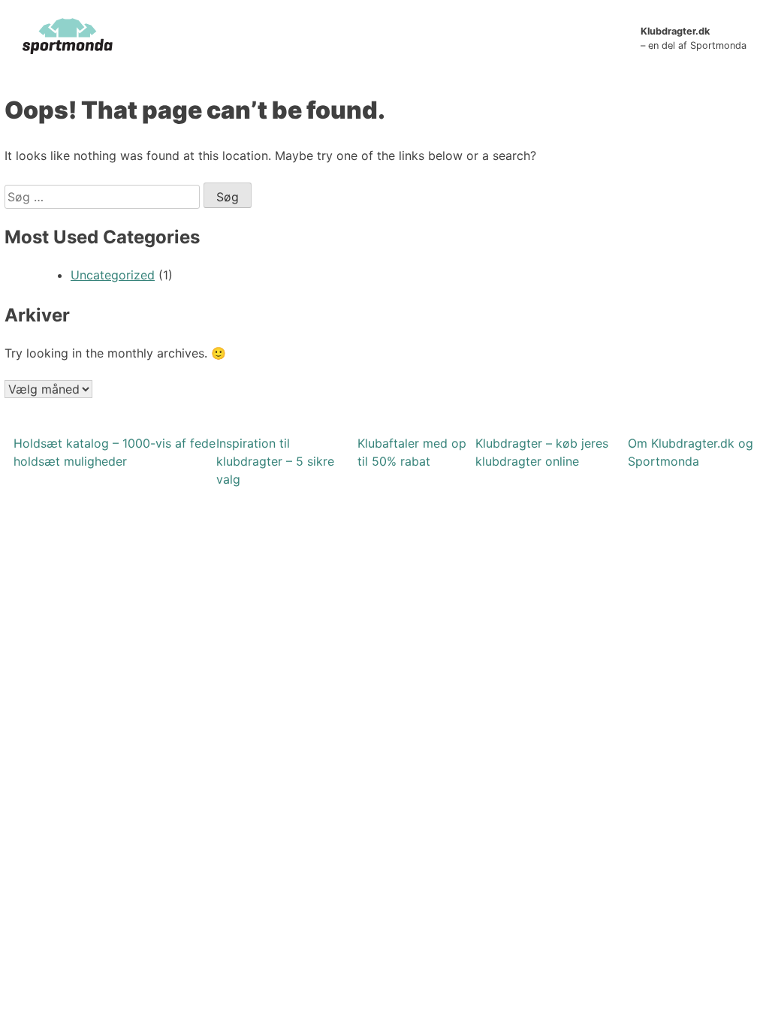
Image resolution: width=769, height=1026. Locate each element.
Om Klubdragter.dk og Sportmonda (690, 452)
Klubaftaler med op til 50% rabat (411, 452)
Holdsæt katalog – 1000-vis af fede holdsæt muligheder (115, 452)
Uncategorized (113, 274)
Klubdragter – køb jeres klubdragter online (541, 452)
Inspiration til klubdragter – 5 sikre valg (275, 461)
